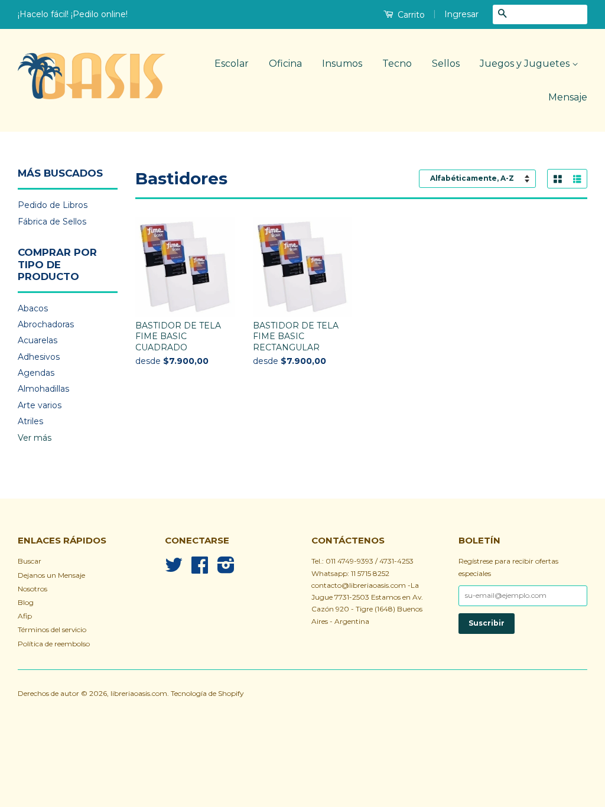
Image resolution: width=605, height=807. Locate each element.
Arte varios (39, 405)
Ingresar (461, 14)
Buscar (29, 561)
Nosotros (32, 588)
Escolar (231, 63)
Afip (25, 615)
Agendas (36, 372)
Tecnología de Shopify (207, 693)
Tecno (397, 63)
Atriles (30, 421)
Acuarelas (37, 340)
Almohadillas (43, 388)
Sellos (446, 63)
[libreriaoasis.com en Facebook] (200, 569)
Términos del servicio (52, 629)
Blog (26, 602)
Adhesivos (39, 357)
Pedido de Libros (52, 205)
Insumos (342, 63)
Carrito (410, 14)
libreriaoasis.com (138, 693)
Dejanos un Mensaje (51, 575)
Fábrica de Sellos (52, 221)
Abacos (33, 308)
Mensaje (567, 97)
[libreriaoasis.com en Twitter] (174, 569)
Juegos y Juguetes (526, 63)
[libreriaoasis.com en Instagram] (226, 569)
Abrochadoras (46, 324)
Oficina (285, 63)
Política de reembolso (54, 643)
